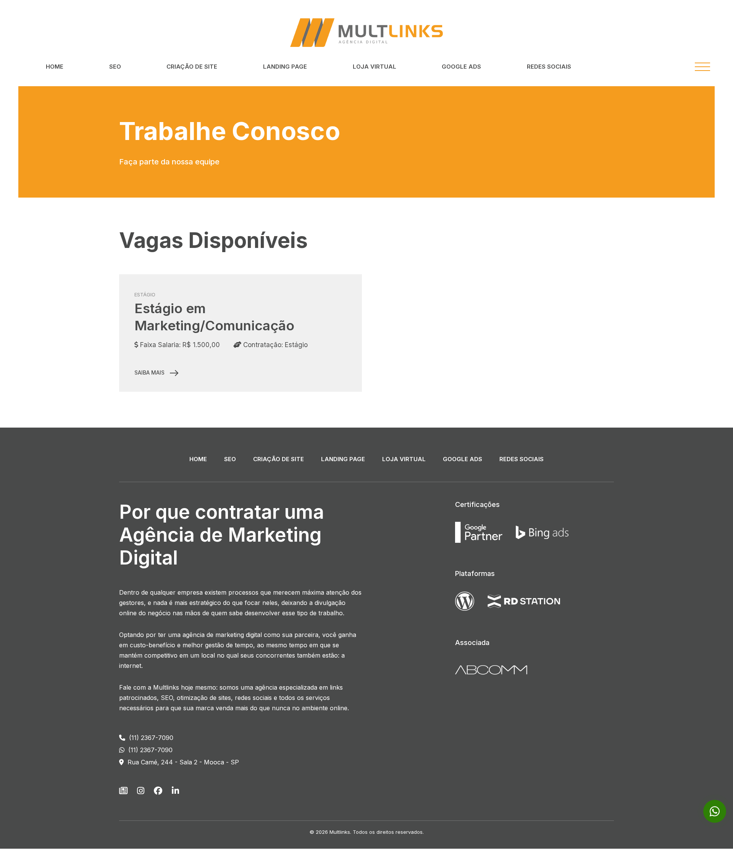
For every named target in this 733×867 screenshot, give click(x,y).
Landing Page (285, 66)
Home (54, 66)
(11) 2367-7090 (150, 738)
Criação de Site (191, 66)
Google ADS (461, 66)
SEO (115, 66)
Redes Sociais (549, 66)
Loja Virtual (374, 66)
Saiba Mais (150, 372)
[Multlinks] (366, 32)
